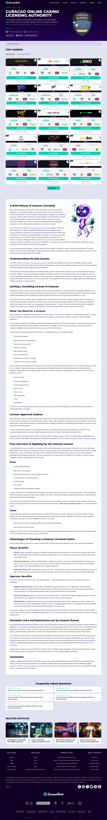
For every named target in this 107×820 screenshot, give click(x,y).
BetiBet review (86, 156)
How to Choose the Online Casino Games (67, 760)
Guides (92, 2)
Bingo (35, 757)
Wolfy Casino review (21, 156)
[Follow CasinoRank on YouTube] (91, 786)
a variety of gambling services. (86, 438)
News (99, 2)
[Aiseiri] (71, 803)
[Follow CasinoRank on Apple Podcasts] (99, 786)
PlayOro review (86, 181)
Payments (83, 2)
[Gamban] (56, 803)
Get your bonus (21, 77)
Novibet (11, 757)
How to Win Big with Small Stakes (66, 763)
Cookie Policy (56, 817)
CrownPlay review (53, 131)
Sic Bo (35, 763)
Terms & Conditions (29, 817)
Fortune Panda (11, 769)
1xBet (11, 763)
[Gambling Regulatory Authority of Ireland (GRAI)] (29, 803)
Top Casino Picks (10, 54)
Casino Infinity (11, 766)
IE (7, 786)
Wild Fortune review (21, 181)
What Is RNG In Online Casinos (66, 766)
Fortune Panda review (86, 131)
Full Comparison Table (23, 54)
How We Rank (94, 766)
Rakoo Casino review (21, 131)
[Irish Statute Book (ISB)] (43, 803)
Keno (35, 760)
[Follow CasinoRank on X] (87, 786)
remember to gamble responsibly (32, 666)
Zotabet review (53, 80)
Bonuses (73, 2)
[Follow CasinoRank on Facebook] (79, 786)
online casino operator (39, 263)
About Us (95, 757)
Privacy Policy (94, 769)
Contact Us (94, 760)
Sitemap (80, 817)
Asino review (85, 80)
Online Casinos (54, 2)
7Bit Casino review (21, 105)
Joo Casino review (53, 181)
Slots (35, 766)
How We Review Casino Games (35, 769)
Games (65, 2)
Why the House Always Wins (67, 757)
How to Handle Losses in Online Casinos (66, 769)
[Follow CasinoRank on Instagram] (83, 786)
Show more (52, 188)
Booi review (53, 105)
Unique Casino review (53, 156)
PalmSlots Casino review (86, 105)
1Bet (11, 760)
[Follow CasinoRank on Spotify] (95, 786)
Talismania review (21, 80)
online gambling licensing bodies (39, 228)
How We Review (95, 763)
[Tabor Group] (62, 803)
